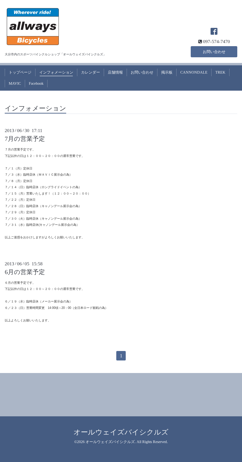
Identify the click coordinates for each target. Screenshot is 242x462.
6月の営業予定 (25, 272)
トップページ (20, 72)
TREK (220, 72)
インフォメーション (56, 72)
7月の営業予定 (25, 138)
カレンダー (90, 72)
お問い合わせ (214, 52)
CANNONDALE (193, 72)
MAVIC (15, 83)
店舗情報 (115, 72)
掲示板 (167, 72)
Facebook (36, 83)
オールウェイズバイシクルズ (121, 432)
